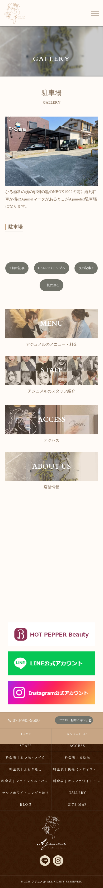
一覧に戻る (51, 285)
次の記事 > (86, 268)
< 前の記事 (17, 268)
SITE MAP (77, 805)
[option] (51, 163)
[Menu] (95, 13)
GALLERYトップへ (51, 268)
